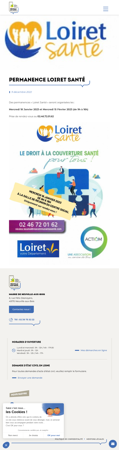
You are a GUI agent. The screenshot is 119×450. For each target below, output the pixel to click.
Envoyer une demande (30, 378)
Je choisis (33, 435)
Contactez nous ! (21, 309)
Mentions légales (95, 439)
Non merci (13, 435)
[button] (6, 445)
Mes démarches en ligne (94, 350)
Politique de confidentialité (69, 439)
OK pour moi (53, 435)
